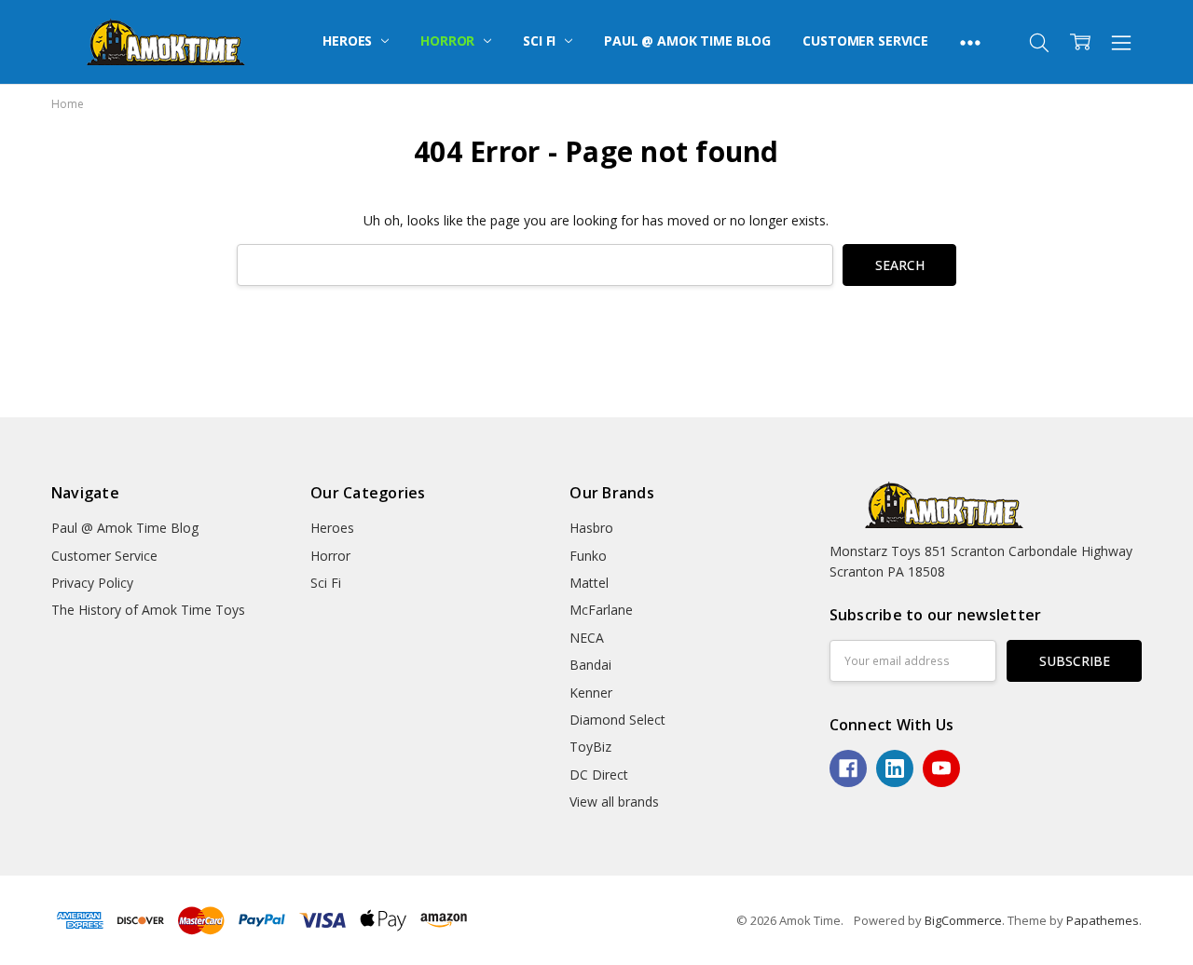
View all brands (614, 801)
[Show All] (970, 42)
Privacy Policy (92, 582)
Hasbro (591, 528)
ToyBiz (590, 746)
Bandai (590, 664)
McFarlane (601, 609)
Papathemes (1102, 920)
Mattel (589, 582)
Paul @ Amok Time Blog (687, 40)
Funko (588, 555)
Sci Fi (541, 40)
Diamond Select (617, 719)
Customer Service (865, 40)
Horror (449, 40)
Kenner (590, 692)
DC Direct (598, 774)
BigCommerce (963, 920)
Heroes (349, 40)
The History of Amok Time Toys (148, 609)
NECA (586, 637)
